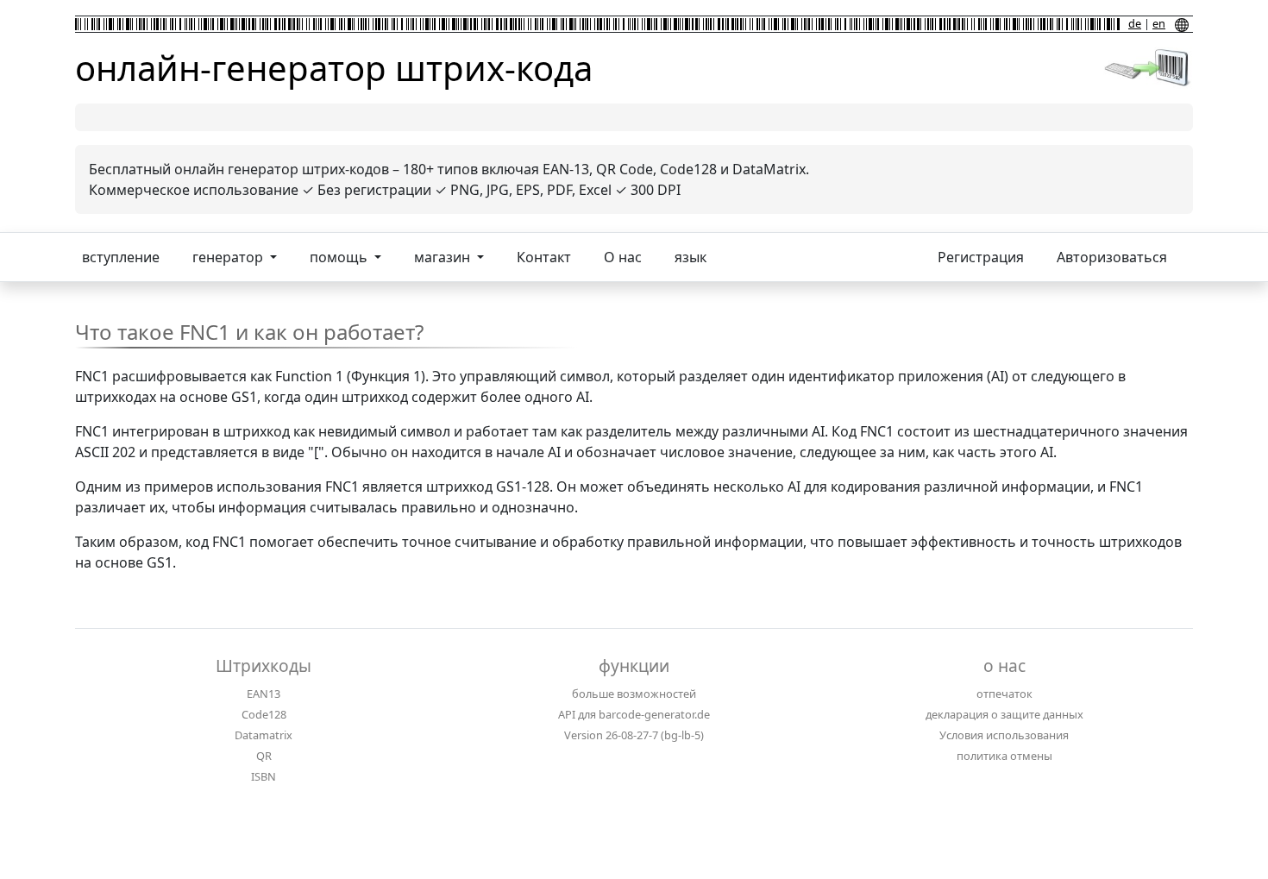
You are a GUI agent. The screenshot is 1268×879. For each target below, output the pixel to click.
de (1134, 23)
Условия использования (1004, 735)
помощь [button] (340, 257)
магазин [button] (444, 257)
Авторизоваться (1112, 257)
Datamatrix (263, 735)
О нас (623, 257)
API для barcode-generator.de (634, 714)
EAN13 (263, 693)
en (1158, 23)
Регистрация (981, 257)
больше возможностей (634, 693)
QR (264, 755)
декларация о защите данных (1004, 714)
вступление (121, 257)
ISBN (263, 776)
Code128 (264, 714)
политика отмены (1004, 755)
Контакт (544, 257)
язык (690, 257)
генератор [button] (229, 257)
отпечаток (1004, 693)
